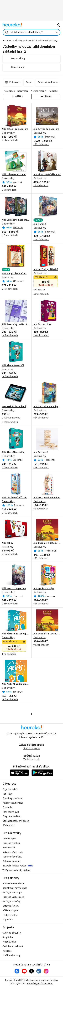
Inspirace (7, 951)
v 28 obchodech (10, 603)
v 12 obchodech (41, 558)
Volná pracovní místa (12, 803)
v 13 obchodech (10, 140)
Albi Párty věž (40, 452)
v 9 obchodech (40, 508)
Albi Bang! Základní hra (14, 273)
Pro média (7, 807)
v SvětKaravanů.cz (11, 417)
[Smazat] (56, 32)
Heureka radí (8, 847)
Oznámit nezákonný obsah (15, 821)
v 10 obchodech (41, 603)
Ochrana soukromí (11, 861)
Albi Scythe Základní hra (46, 129)
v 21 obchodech (10, 235)
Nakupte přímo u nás (12, 852)
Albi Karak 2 (39, 224)
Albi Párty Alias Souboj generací (16, 633)
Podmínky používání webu (40, 983)
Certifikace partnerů (12, 946)
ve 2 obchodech (41, 645)
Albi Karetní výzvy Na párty (16, 324)
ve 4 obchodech (41, 335)
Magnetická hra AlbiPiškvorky (16, 406)
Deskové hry (8, 133)
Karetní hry (7, 277)
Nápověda (7, 919)
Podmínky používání (12, 798)
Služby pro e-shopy (12, 892)
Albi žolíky (7, 543)
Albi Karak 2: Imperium (14, 588)
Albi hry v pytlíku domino (46, 497)
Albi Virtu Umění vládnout (47, 174)
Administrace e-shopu (13, 883)
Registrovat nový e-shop (14, 888)
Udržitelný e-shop (11, 955)
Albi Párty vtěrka (42, 324)
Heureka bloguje (10, 812)
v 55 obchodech (10, 289)
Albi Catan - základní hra (15, 129)
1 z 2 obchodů (9, 654)
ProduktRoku (9, 941)
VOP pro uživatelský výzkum (16, 870)
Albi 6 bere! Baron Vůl (13, 452)
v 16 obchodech (41, 467)
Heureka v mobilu (11, 843)
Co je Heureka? (9, 789)
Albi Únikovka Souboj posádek (47, 406)
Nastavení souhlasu (12, 856)
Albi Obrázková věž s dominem (16, 497)
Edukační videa (9, 915)
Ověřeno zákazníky (11, 933)
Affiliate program (10, 910)
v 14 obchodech (41, 417)
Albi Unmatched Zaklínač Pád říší (16, 220)
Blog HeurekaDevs (11, 816)
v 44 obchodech (41, 239)
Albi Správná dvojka (43, 588)
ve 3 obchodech (10, 335)
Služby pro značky (11, 901)
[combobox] (32, 32)
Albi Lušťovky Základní (14, 174)
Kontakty (7, 794)
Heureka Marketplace (13, 897)
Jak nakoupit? (9, 838)
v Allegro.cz (39, 289)
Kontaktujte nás (31, 748)
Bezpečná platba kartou (14, 865)
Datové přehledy (10, 906)
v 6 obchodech (9, 190)
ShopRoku (7, 937)
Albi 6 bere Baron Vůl (13, 365)
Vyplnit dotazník (31, 759)
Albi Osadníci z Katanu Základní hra (47, 543)
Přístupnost (8, 825)
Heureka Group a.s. (38, 980)
